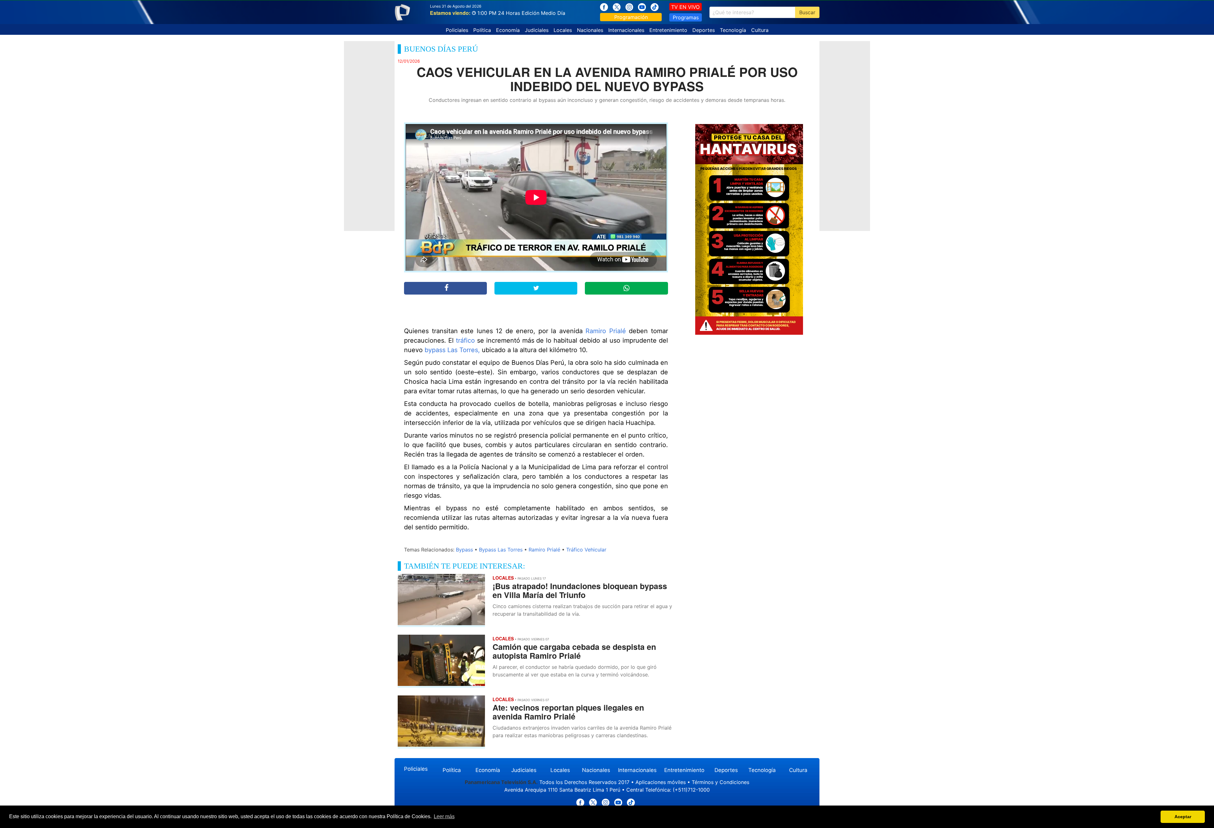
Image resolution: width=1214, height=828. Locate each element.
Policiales (457, 30)
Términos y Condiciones (720, 782)
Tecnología (733, 30)
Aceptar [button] (1182, 816)
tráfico (464, 340)
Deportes (703, 30)
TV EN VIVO (685, 7)
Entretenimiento (668, 30)
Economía (508, 30)
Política (482, 30)
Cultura (760, 30)
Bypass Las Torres (501, 549)
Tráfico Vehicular (586, 549)
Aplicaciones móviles (660, 782)
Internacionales (626, 30)
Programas (686, 17)
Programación (631, 17)
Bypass (464, 549)
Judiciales (537, 30)
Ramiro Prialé (606, 331)
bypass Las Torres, (452, 350)
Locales (563, 30)
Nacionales (590, 30)
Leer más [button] (444, 816)
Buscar (807, 12)
